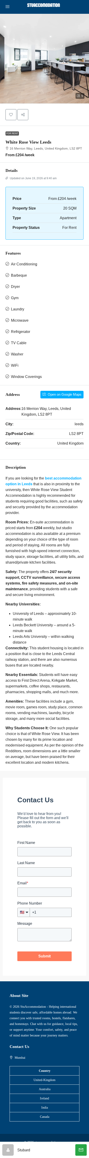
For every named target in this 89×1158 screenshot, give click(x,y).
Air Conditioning (24, 264)
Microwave (20, 320)
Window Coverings (26, 377)
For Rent (12, 133)
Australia (44, 1089)
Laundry (17, 309)
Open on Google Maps (64, 394)
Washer (17, 354)
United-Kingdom (44, 1080)
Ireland (44, 1098)
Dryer (15, 287)
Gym (14, 298)
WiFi (14, 365)
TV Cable (18, 343)
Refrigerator (20, 332)
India (44, 1107)
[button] (44, 58)
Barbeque (19, 275)
